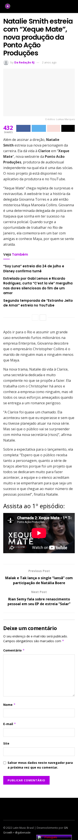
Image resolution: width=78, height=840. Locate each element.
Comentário (14, 650)
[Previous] (35, 317)
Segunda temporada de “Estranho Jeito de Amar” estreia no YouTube (38, 303)
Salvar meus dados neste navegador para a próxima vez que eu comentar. (40, 765)
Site (6, 743)
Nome (9, 705)
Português (50, 837)
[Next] (43, 317)
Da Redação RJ (24, 62)
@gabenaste (23, 832)
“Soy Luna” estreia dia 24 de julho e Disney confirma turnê (33, 268)
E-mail (9, 724)
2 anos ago (49, 62)
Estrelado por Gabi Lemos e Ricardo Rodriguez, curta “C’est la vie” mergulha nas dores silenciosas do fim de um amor (38, 285)
